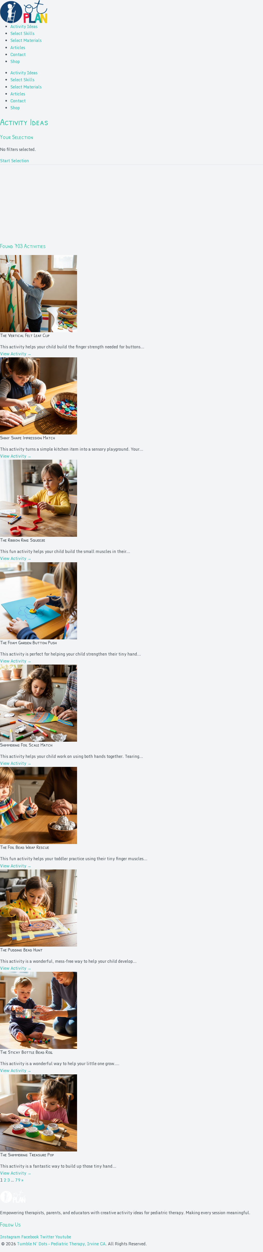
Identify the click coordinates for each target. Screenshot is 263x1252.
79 (17, 1180)
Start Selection (14, 160)
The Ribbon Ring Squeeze (22, 539)
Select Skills (22, 33)
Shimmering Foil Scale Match (26, 744)
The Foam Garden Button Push (28, 642)
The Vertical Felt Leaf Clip (25, 335)
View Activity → (15, 353)
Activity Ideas (23, 26)
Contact (18, 54)
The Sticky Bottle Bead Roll (26, 1051)
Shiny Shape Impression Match (27, 437)
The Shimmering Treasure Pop (27, 1154)
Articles (17, 47)
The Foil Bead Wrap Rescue (24, 846)
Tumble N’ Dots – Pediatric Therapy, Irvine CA (61, 1243)
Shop (15, 61)
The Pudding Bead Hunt (21, 949)
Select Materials (26, 40)
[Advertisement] (131, 206)
